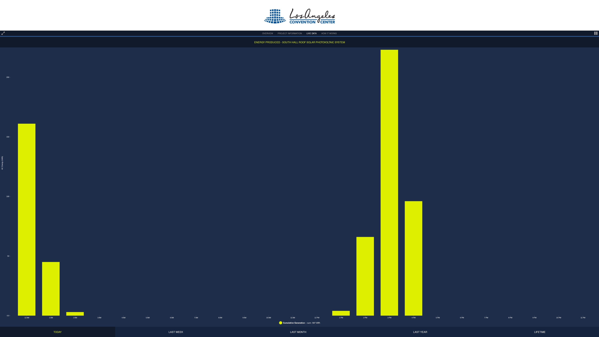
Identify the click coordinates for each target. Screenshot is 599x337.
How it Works (329, 33)
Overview (267, 33)
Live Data (312, 33)
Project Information (290, 33)
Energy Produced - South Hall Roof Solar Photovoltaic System (299, 42)
